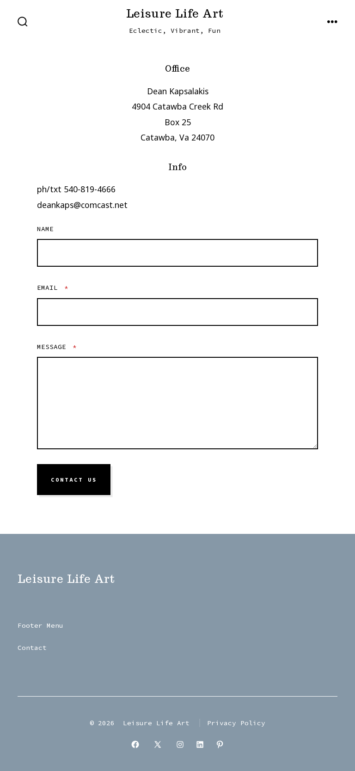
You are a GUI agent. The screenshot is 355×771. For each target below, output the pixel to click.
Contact (32, 647)
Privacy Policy (236, 723)
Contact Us (74, 480)
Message (57, 347)
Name (45, 229)
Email (52, 287)
